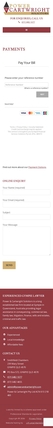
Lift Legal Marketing (35, 423)
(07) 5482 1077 (28, 22)
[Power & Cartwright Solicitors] (26, 13)
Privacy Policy (35, 419)
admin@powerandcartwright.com (24, 386)
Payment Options (37, 167)
